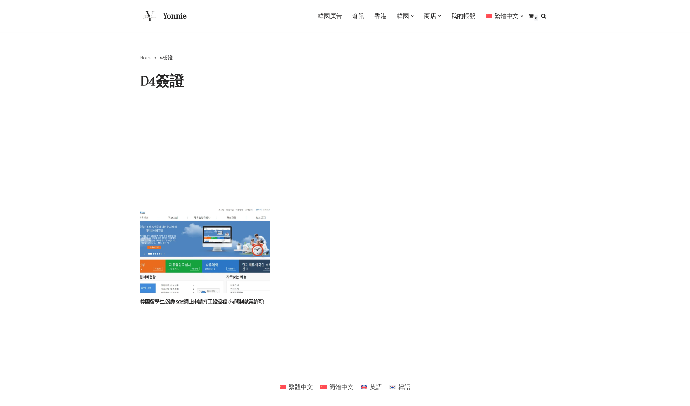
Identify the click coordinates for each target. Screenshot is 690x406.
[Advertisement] (345, 153)
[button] (412, 16)
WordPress (154, 370)
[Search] (543, 16)
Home (146, 57)
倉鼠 (358, 16)
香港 (380, 16)
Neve (146, 361)
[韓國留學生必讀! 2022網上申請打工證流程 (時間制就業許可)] (205, 250)
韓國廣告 (330, 16)
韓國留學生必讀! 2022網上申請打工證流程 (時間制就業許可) (202, 301)
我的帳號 (463, 16)
